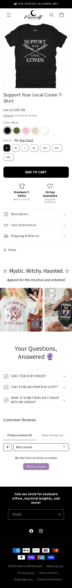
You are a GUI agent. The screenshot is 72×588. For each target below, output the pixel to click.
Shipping (8, 115)
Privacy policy (26, 572)
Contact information (49, 579)
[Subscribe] (59, 514)
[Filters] (7, 447)
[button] (9, 15)
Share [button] (12, 250)
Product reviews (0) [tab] (19, 435)
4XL (8, 157)
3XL (57, 148)
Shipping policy (23, 579)
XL (34, 148)
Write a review (36, 466)
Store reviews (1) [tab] (52, 435)
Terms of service (48, 572)
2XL (45, 148)
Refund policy (55, 566)
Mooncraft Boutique (30, 566)
